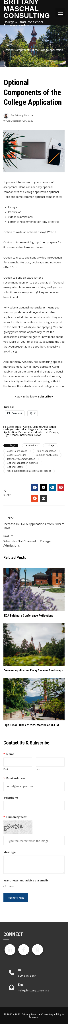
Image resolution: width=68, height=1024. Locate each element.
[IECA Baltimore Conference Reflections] (34, 589)
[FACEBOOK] (34, 487)
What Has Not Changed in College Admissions (27, 541)
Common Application (47, 454)
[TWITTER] (43, 487)
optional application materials (22, 462)
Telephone (10, 797)
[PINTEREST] (60, 487)
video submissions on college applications (29, 470)
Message (9, 852)
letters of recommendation (21, 458)
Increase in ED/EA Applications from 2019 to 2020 (34, 523)
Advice (27, 426)
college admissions (17, 450)
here (27, 247)
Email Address (14, 778)
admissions (32, 445)
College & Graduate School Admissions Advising (23, 23)
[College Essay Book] (37, 949)
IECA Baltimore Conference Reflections (28, 615)
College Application (44, 426)
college (50, 445)
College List (32, 429)
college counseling (16, 454)
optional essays (15, 466)
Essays (53, 432)
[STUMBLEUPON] (34, 498)
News (38, 435)
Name (9, 754)
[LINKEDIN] (52, 487)
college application (46, 450)
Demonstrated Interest (33, 432)
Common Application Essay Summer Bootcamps (33, 670)
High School (10, 435)
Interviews (26, 435)
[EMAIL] (43, 498)
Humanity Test (15, 817)
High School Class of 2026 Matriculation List (31, 725)
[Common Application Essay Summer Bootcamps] (34, 644)
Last (38, 769)
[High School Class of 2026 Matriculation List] (34, 699)
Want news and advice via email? (25, 880)
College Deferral (13, 429)
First (5, 769)
